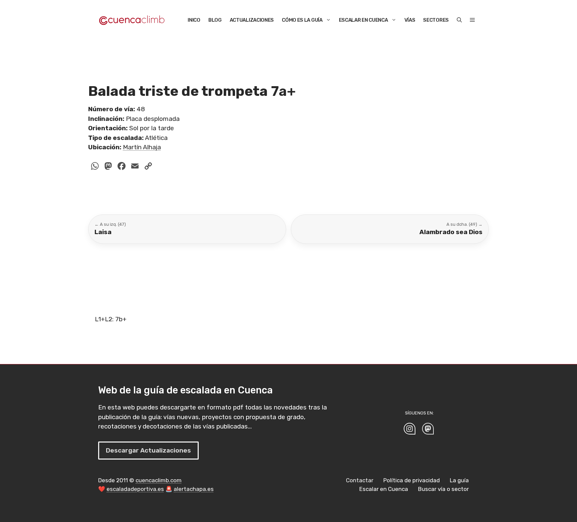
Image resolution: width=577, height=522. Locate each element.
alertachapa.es (194, 489)
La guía (459, 480)
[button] (459, 20)
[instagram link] (409, 428)
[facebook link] (428, 428)
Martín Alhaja (142, 147)
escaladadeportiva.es (135, 489)
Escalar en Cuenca (363, 20)
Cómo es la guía (302, 20)
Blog (215, 20)
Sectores (436, 20)
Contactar (359, 480)
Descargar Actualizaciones (148, 450)
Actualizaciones (252, 20)
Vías (409, 20)
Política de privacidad (411, 480)
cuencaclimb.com (159, 480)
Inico (194, 20)
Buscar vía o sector (443, 489)
